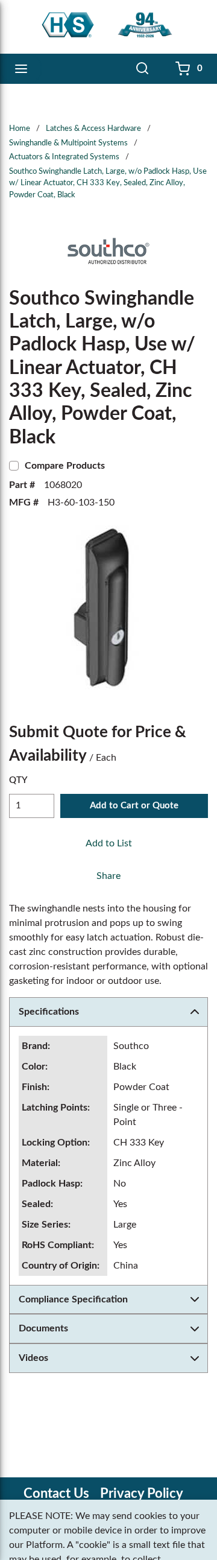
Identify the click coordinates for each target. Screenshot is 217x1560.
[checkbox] (14, 466)
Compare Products (65, 466)
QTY (18, 780)
